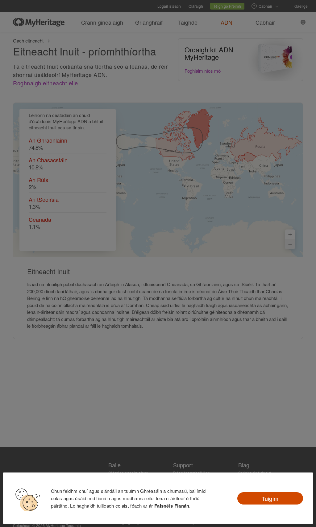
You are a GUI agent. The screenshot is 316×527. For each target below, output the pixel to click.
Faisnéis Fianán (171, 505)
